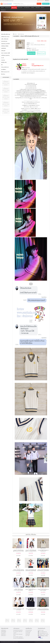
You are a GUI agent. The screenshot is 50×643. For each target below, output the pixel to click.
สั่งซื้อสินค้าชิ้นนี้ (31, 53)
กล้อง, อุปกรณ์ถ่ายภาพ (5, 67)
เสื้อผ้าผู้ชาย (24, 5)
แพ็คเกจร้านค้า (14, 7)
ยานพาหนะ (3, 60)
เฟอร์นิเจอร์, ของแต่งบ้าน (5, 55)
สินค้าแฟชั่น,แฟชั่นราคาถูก (5, 34)
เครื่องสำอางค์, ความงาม (5, 36)
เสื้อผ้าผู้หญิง (21, 5)
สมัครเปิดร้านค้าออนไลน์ (18, 630)
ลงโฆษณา (32, 7)
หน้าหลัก (15, 34)
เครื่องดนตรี (3, 50)
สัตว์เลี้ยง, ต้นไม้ (3, 62)
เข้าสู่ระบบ (47, 0)
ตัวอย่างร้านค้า (20, 7)
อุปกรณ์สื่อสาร (3, 69)
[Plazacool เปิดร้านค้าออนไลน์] (6, 3)
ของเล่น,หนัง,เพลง (4, 41)
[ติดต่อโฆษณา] (6, 83)
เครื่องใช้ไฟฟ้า (3, 48)
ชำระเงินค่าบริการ (27, 7)
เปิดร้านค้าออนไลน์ (41, 0)
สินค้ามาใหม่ (38, 7)
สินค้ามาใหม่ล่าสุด (21, 34)
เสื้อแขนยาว (4, 635)
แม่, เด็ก (2, 57)
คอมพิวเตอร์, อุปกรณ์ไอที (5, 43)
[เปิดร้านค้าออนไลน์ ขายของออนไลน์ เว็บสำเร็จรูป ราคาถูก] (25, 21)
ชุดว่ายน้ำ (31, 5)
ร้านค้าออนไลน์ (29, 630)
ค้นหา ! (39, 3)
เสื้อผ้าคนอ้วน (34, 5)
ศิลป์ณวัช (28, 634)
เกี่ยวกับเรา (42, 7)
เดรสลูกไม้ (28, 5)
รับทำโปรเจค (29, 631)
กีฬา (2, 64)
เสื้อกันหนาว (4, 634)
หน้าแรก (2, 7)
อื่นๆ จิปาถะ (3, 74)
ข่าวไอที (28, 635)
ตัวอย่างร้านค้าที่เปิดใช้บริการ (19, 638)
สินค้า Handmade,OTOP (5, 71)
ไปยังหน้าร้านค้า (41, 53)
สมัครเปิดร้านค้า (46, 3)
